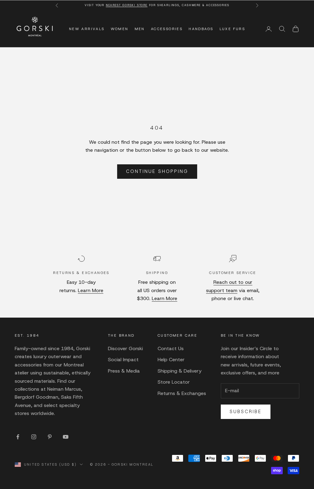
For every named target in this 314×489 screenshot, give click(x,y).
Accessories (166, 28)
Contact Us (171, 348)
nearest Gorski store (126, 5)
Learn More (90, 290)
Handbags (201, 28)
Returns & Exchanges (182, 393)
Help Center (171, 359)
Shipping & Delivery (179, 371)
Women (119, 28)
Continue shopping (157, 171)
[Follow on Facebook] (18, 437)
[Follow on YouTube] (66, 437)
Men (140, 28)
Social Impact (123, 359)
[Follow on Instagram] (34, 437)
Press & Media (124, 371)
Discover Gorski (125, 348)
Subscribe (246, 412)
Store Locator (174, 382)
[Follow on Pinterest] (50, 437)
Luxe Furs (232, 28)
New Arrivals (87, 28)
